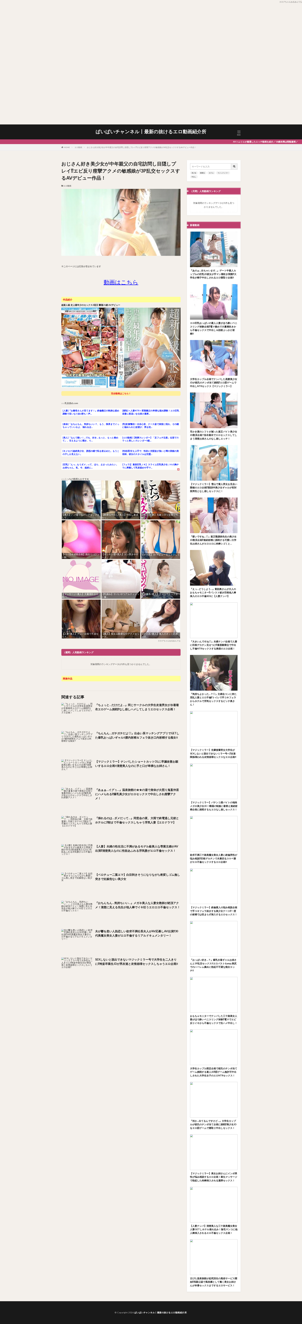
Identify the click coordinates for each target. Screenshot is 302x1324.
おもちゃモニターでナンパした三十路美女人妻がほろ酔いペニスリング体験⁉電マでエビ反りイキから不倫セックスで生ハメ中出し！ (213, 1019)
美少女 (194, 173)
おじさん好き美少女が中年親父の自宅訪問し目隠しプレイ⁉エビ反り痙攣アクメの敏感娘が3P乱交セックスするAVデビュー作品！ (141, 147)
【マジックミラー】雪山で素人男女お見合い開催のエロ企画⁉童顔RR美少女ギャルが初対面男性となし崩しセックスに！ (213, 487)
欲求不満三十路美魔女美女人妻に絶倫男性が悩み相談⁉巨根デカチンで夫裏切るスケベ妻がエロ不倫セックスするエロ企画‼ (213, 858)
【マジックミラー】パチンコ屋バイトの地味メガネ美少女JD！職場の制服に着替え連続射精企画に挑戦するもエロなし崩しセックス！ (214, 806)
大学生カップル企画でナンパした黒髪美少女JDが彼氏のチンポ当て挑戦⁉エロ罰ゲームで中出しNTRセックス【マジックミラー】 (213, 382)
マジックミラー (223, 173)
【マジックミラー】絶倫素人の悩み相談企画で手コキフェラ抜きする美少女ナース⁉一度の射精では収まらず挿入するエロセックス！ (213, 911)
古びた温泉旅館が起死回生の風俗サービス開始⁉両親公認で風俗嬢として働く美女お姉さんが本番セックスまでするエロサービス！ (213, 1282)
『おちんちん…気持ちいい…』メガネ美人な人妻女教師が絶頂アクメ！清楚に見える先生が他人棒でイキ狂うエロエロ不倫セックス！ (137, 905)
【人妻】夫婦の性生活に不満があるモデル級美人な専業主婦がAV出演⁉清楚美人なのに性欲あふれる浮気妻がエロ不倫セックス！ (136, 848)
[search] (234, 166)
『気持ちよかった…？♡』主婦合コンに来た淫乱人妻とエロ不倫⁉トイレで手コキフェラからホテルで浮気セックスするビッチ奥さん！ (213, 699)
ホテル (211, 173)
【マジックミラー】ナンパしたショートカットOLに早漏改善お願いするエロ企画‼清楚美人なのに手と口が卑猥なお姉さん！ (136, 763)
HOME (67, 147)
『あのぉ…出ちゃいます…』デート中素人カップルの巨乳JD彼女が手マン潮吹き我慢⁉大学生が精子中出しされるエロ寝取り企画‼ (213, 274)
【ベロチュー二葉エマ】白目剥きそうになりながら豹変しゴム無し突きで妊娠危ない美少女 (137, 877)
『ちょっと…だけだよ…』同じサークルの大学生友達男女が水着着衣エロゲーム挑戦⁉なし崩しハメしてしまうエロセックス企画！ (137, 707)
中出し (194, 177)
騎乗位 (202, 173)
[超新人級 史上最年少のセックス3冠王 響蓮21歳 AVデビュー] (121, 387)
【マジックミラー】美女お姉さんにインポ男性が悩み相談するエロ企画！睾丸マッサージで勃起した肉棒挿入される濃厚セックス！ (213, 1177)
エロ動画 (78, 147)
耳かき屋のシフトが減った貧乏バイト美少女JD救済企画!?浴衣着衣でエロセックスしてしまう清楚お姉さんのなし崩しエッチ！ (213, 435)
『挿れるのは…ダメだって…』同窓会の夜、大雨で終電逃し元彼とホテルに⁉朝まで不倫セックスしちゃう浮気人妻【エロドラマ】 (137, 820)
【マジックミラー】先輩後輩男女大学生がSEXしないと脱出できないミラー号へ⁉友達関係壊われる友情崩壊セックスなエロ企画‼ (213, 753)
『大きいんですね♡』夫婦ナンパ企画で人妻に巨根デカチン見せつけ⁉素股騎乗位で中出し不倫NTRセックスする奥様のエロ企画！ (213, 645)
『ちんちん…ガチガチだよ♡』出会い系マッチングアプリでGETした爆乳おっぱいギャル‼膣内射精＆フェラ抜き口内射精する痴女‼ (137, 735)
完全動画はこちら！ (121, 393)
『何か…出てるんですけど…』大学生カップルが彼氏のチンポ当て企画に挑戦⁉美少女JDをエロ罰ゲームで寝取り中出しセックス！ (213, 1124)
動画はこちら (121, 282)
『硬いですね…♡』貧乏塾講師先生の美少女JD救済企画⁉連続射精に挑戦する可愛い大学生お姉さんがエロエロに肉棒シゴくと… (213, 540)
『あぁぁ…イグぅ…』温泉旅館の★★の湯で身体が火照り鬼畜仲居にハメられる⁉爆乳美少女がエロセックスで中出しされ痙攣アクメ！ (137, 794)
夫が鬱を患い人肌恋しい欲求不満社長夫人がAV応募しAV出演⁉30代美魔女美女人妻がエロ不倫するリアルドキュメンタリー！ (136, 933)
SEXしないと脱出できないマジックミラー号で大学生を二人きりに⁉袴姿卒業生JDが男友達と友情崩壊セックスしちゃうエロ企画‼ (136, 961)
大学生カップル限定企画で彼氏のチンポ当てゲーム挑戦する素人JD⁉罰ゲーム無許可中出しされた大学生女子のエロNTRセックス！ (213, 1072)
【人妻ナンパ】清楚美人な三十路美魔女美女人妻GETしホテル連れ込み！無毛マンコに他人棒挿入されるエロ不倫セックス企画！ (214, 1229)
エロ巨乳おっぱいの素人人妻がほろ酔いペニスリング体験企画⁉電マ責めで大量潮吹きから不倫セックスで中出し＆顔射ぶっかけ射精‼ (213, 328)
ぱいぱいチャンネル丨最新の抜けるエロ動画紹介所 (151, 131)
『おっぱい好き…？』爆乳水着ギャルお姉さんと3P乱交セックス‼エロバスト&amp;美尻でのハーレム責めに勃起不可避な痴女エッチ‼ (213, 965)
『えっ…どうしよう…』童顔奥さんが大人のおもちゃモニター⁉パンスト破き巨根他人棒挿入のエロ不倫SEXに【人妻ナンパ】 (213, 592)
